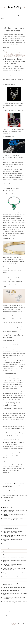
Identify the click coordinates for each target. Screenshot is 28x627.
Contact (2, 614)
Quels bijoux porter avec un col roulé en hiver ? (13, 551)
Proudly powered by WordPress (11, 623)
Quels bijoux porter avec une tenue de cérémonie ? (14, 557)
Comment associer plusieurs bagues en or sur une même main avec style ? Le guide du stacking (14, 519)
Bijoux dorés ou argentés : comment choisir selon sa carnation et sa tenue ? (15, 511)
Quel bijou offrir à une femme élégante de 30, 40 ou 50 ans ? (15, 594)
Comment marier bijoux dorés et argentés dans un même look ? (14, 523)
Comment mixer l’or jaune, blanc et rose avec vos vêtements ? (14, 515)
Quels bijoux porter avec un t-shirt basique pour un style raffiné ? (15, 561)
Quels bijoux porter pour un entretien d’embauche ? (15, 554)
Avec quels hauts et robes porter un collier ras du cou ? (14, 544)
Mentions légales (5, 615)
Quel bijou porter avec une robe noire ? (12, 590)
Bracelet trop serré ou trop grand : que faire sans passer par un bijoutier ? (14, 598)
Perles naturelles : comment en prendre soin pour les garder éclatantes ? (14, 583)
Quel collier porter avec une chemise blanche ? (13, 548)
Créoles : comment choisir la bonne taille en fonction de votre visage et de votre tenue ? (15, 527)
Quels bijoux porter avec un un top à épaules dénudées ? (13, 540)
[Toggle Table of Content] (4, 50)
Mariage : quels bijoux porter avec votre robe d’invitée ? (13, 573)
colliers (13, 277)
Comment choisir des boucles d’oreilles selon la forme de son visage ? (14, 565)
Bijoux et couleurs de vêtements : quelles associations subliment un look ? (12, 532)
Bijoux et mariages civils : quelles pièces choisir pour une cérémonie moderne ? (15, 602)
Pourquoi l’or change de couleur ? (7, 484)
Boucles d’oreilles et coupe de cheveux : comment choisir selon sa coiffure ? (14, 569)
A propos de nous (5, 613)
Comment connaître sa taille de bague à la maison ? (15, 587)
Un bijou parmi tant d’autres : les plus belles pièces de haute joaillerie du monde (14, 52)
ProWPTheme (14, 624)
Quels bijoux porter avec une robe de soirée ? (13, 577)
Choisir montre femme (6, 500)
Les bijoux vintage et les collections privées (14, 56)
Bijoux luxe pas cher (5, 491)
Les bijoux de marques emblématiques (13, 54)
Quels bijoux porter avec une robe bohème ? (13, 580)
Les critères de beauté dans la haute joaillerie (14, 55)
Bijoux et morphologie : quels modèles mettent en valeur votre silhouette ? (14, 536)
